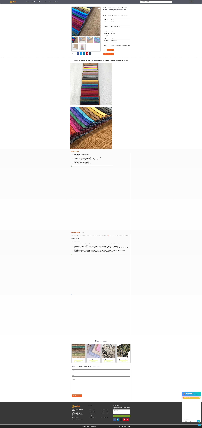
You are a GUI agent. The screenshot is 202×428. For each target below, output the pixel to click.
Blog (45, 1)
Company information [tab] (75, 232)
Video (50, 1)
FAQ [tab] (83, 232)
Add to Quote (110, 50)
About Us (33, 1)
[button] (99, 8)
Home (27, 1)
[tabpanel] (100, 192)
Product (39, 1)
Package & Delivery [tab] (75, 151)
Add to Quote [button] (79, 361)
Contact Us (56, 1)
